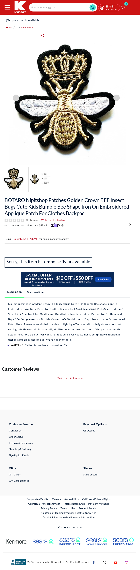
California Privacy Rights (96, 499)
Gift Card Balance (19, 480)
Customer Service (21, 424)
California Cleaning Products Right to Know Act (68, 512)
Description (14, 291)
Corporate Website (38, 499)
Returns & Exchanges (21, 442)
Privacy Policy (49, 508)
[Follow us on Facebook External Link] (93, 562)
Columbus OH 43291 (25, 238)
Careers (56, 499)
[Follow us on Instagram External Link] (126, 562)
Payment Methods (98, 503)
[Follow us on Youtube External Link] (115, 562)
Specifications (35, 291)
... (17, 27)
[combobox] (63, 7)
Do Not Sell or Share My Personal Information (69, 517)
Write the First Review (53, 220)
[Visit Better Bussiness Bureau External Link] (18, 561)
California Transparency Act (44, 503)
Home (9, 27)
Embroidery (27, 27)
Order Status (16, 436)
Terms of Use (68, 508)
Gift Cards (89, 430)
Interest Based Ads (74, 503)
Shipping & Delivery (20, 449)
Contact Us (15, 430)
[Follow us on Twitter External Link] (104, 562)
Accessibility (71, 499)
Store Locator (91, 474)
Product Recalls (88, 508)
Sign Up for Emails (19, 455)
